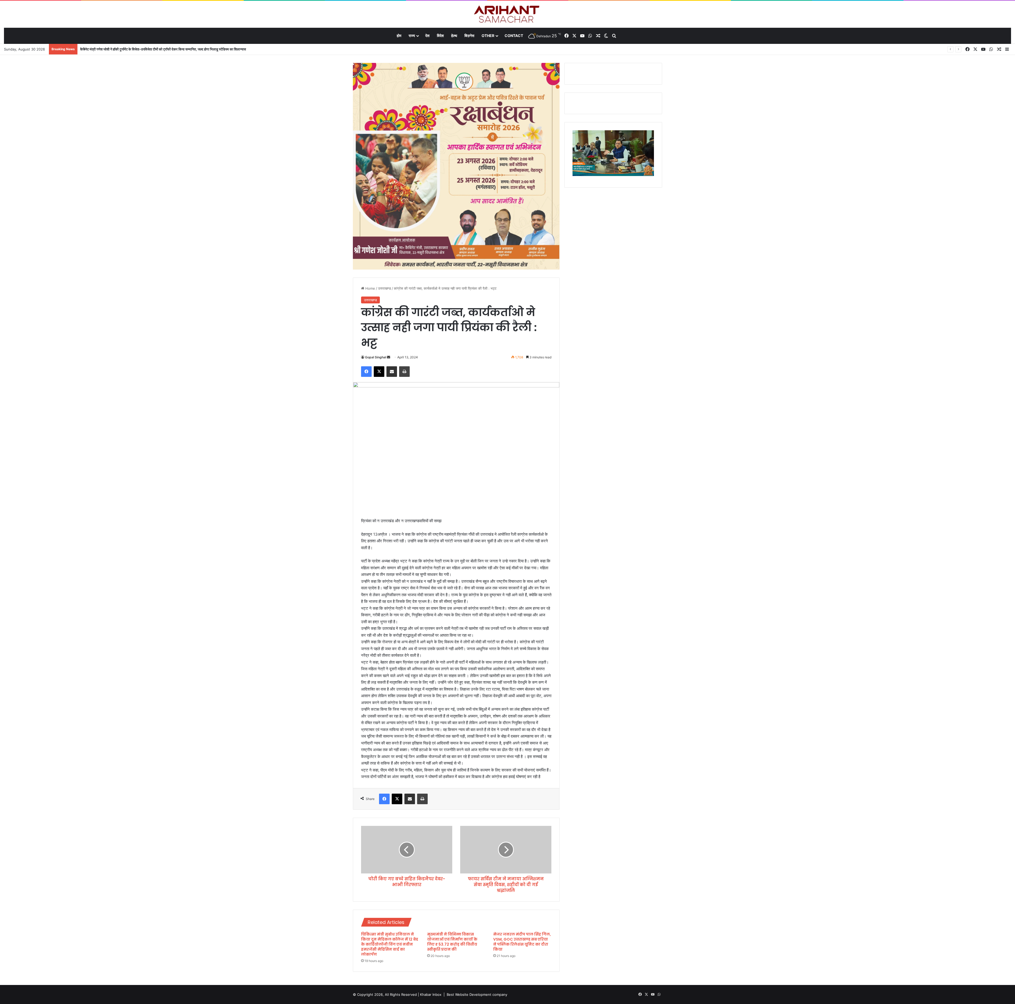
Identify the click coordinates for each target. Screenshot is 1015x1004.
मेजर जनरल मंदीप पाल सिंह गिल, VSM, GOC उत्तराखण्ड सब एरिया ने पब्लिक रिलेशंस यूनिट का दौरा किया (522, 942)
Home (369, 288)
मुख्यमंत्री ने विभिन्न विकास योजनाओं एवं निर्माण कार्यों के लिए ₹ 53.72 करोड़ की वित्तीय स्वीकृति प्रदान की (452, 942)
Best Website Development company (477, 994)
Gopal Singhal (375, 357)
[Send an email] (388, 357)
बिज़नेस (469, 35)
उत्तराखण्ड (384, 288)
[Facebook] (366, 371)
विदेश (440, 35)
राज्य (412, 35)
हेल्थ (454, 35)
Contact (514, 35)
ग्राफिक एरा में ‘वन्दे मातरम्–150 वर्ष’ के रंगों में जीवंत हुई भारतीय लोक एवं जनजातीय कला (133, 49)
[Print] (404, 371)
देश (427, 35)
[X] (379, 371)
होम (399, 35)
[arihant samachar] (507, 14)
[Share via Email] (391, 371)
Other (488, 35)
